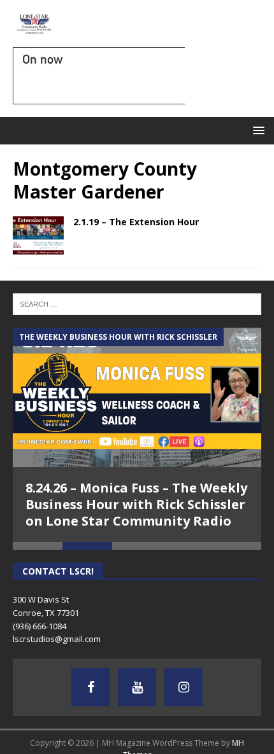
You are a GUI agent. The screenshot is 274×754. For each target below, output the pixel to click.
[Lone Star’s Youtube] (137, 687)
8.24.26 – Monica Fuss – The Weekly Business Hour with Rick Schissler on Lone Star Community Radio (136, 504)
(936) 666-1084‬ (39, 626)
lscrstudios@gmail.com (57, 639)
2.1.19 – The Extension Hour (136, 222)
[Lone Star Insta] (183, 687)
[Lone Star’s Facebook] (90, 687)
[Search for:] (137, 303)
